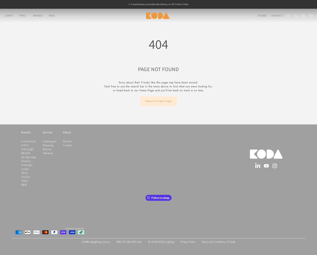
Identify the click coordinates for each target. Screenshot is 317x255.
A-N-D (25, 145)
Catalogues (50, 141)
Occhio (25, 177)
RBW (24, 185)
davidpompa (28, 157)
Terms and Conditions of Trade (218, 242)
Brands (38, 15)
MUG (24, 173)
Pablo (24, 181)
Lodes (25, 169)
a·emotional (28, 141)
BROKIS (25, 153)
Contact (276, 15)
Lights (9, 15)
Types (22, 15)
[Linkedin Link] (258, 166)
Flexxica (26, 161)
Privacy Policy (188, 242)
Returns (47, 149)
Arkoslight (27, 149)
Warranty (48, 153)
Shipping (48, 145)
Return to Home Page (158, 101)
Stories (262, 15)
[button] (288, 15)
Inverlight (27, 165)
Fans (52, 15)
